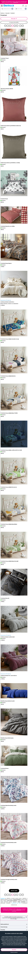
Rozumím (14, 949)
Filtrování (13, 18)
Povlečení (12, 13)
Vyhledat (12, 9)
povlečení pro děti (16, 903)
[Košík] (26, 6)
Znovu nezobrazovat (26, 917)
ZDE (15, 918)
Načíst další (14, 890)
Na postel (7, 13)
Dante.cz (3, 13)
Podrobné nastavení (14, 952)
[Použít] (26, 9)
